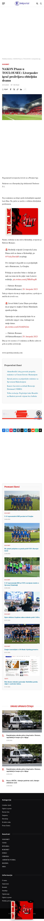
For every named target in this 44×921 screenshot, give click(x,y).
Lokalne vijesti (6, 805)
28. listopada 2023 (30, 289)
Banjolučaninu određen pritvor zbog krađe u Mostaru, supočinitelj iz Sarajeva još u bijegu (23, 736)
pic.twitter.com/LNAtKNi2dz (17, 326)
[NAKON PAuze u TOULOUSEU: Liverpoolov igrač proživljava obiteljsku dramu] (22, 107)
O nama (4, 880)
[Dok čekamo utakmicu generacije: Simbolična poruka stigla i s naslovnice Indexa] (22, 666)
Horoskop (5, 819)
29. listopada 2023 (30, 336)
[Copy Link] (17, 89)
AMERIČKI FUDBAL (9, 860)
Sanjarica (5, 815)
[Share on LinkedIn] (21, 89)
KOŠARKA (5, 846)
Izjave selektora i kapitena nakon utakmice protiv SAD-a (22, 617)
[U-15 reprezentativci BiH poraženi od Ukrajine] (22, 501)
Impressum (5, 884)
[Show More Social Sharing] (25, 89)
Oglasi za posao (7, 808)
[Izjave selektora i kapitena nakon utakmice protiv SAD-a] (22, 601)
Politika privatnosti (8, 901)
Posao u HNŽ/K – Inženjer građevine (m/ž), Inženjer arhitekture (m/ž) (22, 781)
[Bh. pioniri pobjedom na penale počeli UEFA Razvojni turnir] (22, 533)
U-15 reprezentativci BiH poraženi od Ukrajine (18, 516)
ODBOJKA (5, 856)
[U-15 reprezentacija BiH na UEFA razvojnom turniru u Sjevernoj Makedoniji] (22, 567)
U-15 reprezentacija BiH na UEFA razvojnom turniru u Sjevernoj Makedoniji (21, 584)
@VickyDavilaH (12, 256)
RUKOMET (5, 850)
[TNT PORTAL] (22, 3)
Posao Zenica (6, 825)
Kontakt (4, 887)
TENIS (4, 843)
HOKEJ (4, 853)
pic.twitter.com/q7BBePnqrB (25, 279)
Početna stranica (7, 59)
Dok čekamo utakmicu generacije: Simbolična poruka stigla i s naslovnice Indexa (21, 683)
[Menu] (3, 3)
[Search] (37, 3)
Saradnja (4, 891)
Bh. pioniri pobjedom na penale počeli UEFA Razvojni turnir (21, 549)
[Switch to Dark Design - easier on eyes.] (41, 3)
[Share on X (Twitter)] (14, 89)
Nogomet (5, 64)
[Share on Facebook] (10, 89)
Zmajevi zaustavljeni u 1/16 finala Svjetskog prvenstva (21, 649)
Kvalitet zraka (6, 822)
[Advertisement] (22, 32)
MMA (4, 867)
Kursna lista (5, 812)
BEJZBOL (5, 863)
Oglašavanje (5, 894)
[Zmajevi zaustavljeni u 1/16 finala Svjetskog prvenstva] (22, 634)
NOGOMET (6, 839)
